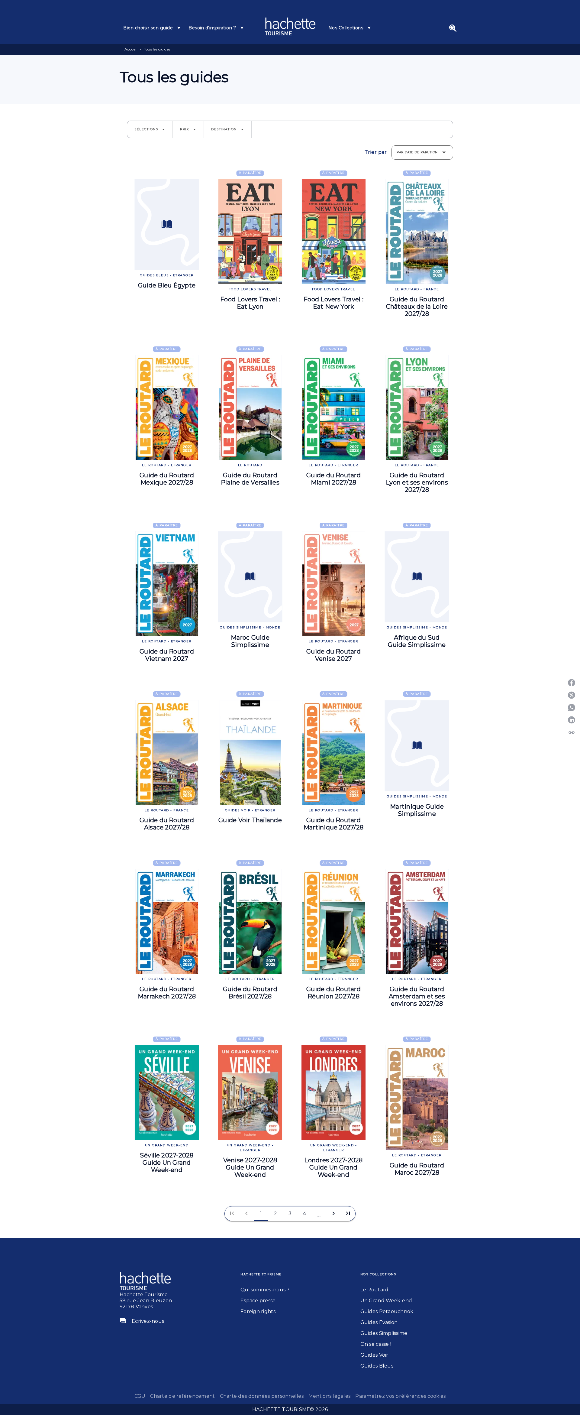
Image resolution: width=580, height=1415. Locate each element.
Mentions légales (329, 1396)
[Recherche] (452, 28)
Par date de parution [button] (417, 152)
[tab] (152, 28)
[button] (149, 129)
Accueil (130, 49)
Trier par (376, 152)
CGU (140, 1396)
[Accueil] (290, 26)
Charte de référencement (182, 1396)
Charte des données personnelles (262, 1396)
